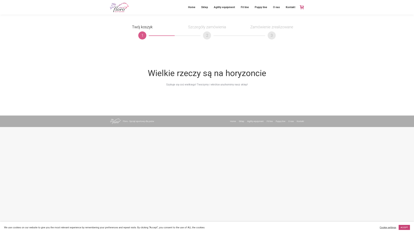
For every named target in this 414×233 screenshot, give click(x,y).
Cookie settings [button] (388, 227)
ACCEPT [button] (404, 227)
